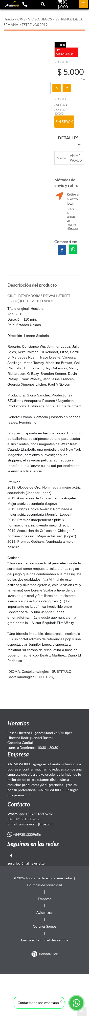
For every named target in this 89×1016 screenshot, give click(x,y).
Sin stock (64, 121)
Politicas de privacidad (44, 885)
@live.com (45, 824)
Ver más (73, 228)
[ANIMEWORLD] (12, 4)
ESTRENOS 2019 (34, 24)
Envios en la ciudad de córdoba (44, 940)
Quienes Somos (44, 926)
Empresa (44, 899)
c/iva (82, 79)
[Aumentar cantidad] (56, 88)
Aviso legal (44, 912)
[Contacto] (24, 4)
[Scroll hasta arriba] (82, 1011)
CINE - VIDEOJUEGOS (34, 19)
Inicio (9, 19)
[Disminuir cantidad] (67, 88)
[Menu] (83, 4)
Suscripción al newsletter (26, 863)
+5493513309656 (26, 834)
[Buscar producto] (43, 4)
